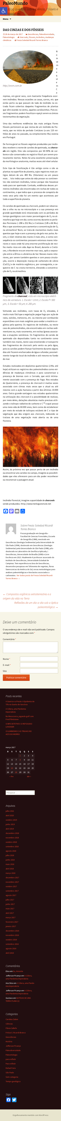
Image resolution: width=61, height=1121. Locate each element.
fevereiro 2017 (12, 922)
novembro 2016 (12, 935)
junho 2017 (10, 904)
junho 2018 (10, 859)
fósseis (32, 37)
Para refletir (11, 1063)
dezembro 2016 (12, 930)
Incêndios (40, 37)
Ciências (9, 1023)
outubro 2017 (11, 886)
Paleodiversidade (46, 34)
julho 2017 (10, 899)
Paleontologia (8, 37)
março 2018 (10, 873)
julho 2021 (10, 811)
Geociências (33, 34)
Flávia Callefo (11, 1028)
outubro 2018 (11, 842)
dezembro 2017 (12, 877)
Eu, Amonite (18, 971)
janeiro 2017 (11, 926)
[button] (3, 11)
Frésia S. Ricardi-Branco (16, 1032)
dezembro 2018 (12, 833)
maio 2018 (10, 864)
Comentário (9, 639)
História (9, 1041)
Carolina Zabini (12, 1019)
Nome (6, 658)
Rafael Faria (11, 1068)
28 (16, 772)
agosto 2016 (11, 948)
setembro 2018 (12, 846)
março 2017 (10, 917)
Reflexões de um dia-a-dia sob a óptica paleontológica (36, 605)
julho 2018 (10, 855)
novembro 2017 (12, 882)
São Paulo (10, 1072)
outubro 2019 (11, 820)
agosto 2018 (11, 851)
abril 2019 (10, 828)
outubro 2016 (11, 939)
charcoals (24, 37)
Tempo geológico (13, 1081)
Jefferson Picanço (13, 1046)
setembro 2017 (12, 891)
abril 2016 (10, 953)
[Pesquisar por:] (55, 19)
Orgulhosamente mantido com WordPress (30, 1115)
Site (5, 671)
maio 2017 (10, 908)
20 (12, 768)
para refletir (11, 1059)
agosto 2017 (11, 895)
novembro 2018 (12, 837)
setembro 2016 (12, 944)
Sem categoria (12, 1077)
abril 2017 (10, 913)
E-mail (7, 665)
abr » (29, 776)
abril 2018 (10, 868)
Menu (5, 18)
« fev (12, 776)
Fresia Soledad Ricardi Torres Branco (32, 40)
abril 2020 (10, 815)
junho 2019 (10, 824)
